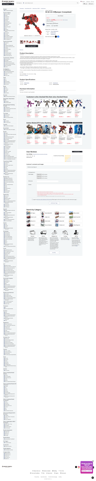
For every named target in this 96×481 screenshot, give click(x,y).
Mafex (6, 44)
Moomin (6, 189)
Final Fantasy (7, 24)
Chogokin (6, 133)
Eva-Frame (6, 153)
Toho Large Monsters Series (9, 251)
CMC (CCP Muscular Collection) (10, 267)
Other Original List (8, 39)
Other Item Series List (8, 55)
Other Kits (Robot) (8, 146)
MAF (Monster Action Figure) (9, 343)
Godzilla (6, 15)
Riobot (6, 312)
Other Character (7, 427)
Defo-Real (6, 254)
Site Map (60, 476)
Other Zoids (7, 84)
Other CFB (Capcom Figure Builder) (10, 354)
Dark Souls (6, 359)
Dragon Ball (6, 19)
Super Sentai (7, 139)
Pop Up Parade (7, 280)
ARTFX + (6, 242)
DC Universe (7, 17)
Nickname (30, 181)
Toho (5, 387)
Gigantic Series (7, 253)
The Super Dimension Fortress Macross (9, 31)
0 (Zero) (6, 388)
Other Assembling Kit (8, 220)
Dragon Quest (7, 205)
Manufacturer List (7, 454)
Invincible (6, 34)
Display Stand (7, 431)
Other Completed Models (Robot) (10, 140)
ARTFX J (6, 241)
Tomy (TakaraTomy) (54, 31)
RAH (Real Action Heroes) (9, 180)
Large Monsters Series (8, 249)
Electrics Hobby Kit (8, 419)
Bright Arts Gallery (8, 198)
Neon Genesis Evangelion (9, 36)
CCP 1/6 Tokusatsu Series (9, 269)
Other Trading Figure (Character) (10, 158)
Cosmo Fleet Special (8, 329)
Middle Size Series (8, 265)
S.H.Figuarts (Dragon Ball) (9, 45)
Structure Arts (7, 199)
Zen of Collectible (7, 376)
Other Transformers (8, 65)
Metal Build (6, 101)
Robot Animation (7, 109)
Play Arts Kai (7, 195)
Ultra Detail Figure (8, 49)
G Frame (6, 150)
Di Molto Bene (7, 404)
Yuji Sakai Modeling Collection (9, 256)
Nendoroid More (7, 284)
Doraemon (6, 29)
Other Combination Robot (9, 117)
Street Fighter (7, 35)
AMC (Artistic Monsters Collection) (10, 266)
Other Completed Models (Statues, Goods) (10, 366)
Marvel (6, 87)
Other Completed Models (9, 184)
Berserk (6, 360)
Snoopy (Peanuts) (7, 188)
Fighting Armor (7, 313)
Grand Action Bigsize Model (9, 339)
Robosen (6, 380)
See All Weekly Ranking (67, 122)
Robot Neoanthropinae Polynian (10, 96)
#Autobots (21, 49)
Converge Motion (7, 147)
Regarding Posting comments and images (40, 154)
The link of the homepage (52, 476)
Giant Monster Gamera (8, 37)
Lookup (6, 330)
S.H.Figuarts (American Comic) (9, 46)
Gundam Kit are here (8, 446)
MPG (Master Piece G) (8, 61)
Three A (6, 401)
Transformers (7, 16)
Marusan (6, 390)
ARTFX (6, 240)
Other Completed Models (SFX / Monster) (10, 142)
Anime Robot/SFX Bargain (9, 10)
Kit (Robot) (6, 415)
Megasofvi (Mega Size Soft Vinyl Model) (10, 211)
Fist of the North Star (8, 302)
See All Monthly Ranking (77, 122)
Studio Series (53, 32)
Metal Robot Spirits (8, 102)
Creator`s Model (7, 350)
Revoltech (6, 51)
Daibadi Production (8, 377)
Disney (6, 91)
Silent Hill (6, 358)
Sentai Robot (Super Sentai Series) (10, 108)
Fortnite (6, 226)
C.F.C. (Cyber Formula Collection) (10, 325)
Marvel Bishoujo (7, 235)
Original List (7, 458)
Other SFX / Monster (8, 426)
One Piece (6, 20)
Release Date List (7, 453)
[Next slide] (44, 25)
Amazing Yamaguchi (8, 52)
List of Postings (77, 151)
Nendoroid (6, 50)
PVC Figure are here (8, 442)
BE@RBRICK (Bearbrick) (8, 178)
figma (6, 283)
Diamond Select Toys (8, 405)
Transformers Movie (8, 54)
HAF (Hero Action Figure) (8, 342)
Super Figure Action (8, 295)
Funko (6, 409)
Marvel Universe (7, 14)
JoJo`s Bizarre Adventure (9, 301)
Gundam (6, 135)
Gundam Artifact (7, 155)
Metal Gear (6, 362)
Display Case (7, 432)
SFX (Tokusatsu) (7, 111)
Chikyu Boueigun (7, 392)
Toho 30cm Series (7, 252)
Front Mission (7, 206)
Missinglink (6, 60)
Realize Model (7, 81)
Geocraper (6, 435)
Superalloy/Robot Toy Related (9, 438)
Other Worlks (7, 192)
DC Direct (6, 406)
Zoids (6, 28)
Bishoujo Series (7, 232)
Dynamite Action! (7, 341)
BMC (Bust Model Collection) (9, 270)
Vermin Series (7, 370)
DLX (5, 307)
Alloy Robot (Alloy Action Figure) (10, 129)
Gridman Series (7, 114)
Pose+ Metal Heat (7, 122)
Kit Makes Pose (7, 107)
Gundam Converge (8, 151)
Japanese (26, 75)
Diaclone (6, 66)
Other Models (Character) (9, 410)
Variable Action (7, 327)
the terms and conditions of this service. (44, 199)
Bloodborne (7, 363)
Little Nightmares (7, 364)
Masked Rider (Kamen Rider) (9, 136)
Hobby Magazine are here (9, 449)
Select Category (6, 4)
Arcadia (6, 378)
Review (29, 184)
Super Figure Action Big (8, 296)
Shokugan (6, 47)
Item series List (7, 457)
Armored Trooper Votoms (9, 165)
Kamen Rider (7, 32)
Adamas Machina (7, 59)
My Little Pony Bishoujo (8, 237)
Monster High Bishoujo (8, 236)
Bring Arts (6, 197)
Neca (5, 408)
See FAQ (54, 252)
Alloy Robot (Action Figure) (9, 125)
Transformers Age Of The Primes (10, 64)
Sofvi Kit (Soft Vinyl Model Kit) (9, 219)
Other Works (7, 92)
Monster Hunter (7, 353)
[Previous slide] (20, 25)
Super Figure (7, 293)
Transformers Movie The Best (9, 62)
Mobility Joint (7, 152)
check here (41, 244)
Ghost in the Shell (7, 26)
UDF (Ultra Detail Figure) (9, 179)
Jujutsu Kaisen (7, 21)
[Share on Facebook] (58, 37)
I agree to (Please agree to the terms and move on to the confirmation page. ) (55, 199)
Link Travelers (7, 148)
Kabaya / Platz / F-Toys (8, 424)
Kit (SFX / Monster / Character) (9, 416)
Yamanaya (6, 391)
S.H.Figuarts (7, 42)
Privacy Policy (36, 476)
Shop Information (44, 476)
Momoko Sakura (7, 190)
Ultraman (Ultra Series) (8, 72)
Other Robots (7, 425)
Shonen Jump (7, 75)
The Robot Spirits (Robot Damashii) (10, 134)
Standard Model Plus (8, 352)
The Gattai (6, 282)
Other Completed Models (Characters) (9, 319)
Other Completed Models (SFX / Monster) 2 (10, 396)
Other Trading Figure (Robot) (9, 156)
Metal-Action (7, 338)
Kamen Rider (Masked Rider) (9, 71)
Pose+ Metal (7, 120)
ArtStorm (6, 375)
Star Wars (6, 25)
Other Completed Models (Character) (9, 144)
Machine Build (7, 331)
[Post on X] (56, 37)
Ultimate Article (7, 326)
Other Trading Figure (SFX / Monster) (10, 157)
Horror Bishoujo (7, 233)
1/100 (5, 80)
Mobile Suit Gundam (8, 23)
